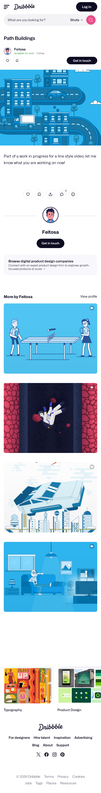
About (48, 745)
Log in (86, 7)
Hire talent (42, 737)
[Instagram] (54, 754)
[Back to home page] (24, 7)
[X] (38, 754)
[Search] (91, 20)
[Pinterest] (62, 754)
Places (51, 783)
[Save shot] (17, 60)
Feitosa (20, 49)
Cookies (78, 776)
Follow (40, 53)
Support (62, 745)
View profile (88, 296)
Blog (35, 745)
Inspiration (62, 737)
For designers (19, 737)
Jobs (28, 783)
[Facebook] (46, 754)
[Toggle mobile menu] (6, 7)
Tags (39, 783)
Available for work (24, 53)
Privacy (63, 776)
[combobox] (35, 20)
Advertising (83, 737)
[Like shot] (7, 60)
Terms (49, 776)
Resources (68, 783)
